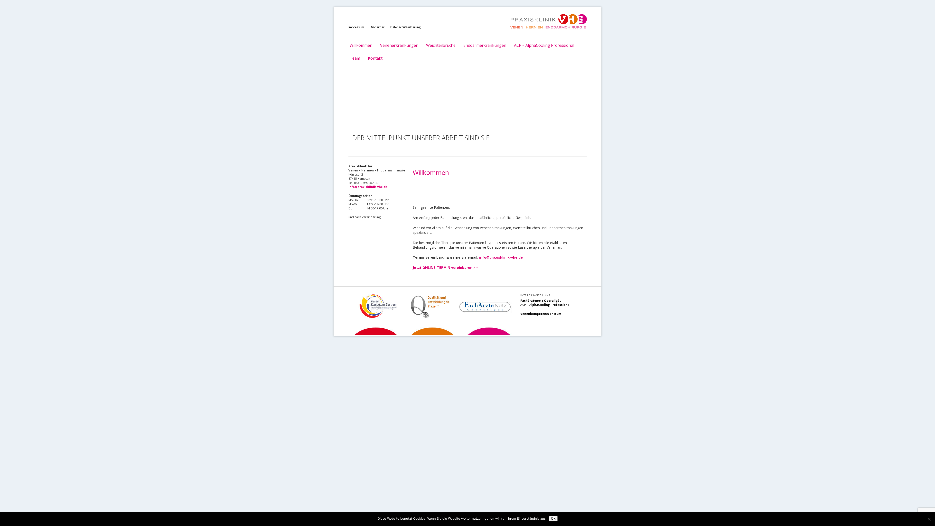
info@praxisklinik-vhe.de (501, 257)
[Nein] (928, 519)
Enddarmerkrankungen (484, 45)
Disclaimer (377, 27)
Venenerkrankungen (399, 45)
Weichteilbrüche (441, 45)
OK (553, 518)
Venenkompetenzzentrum (540, 314)
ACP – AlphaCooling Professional (544, 45)
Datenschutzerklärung (405, 27)
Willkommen (361, 45)
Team (355, 58)
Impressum (356, 27)
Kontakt (375, 58)
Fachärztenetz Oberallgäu (540, 301)
